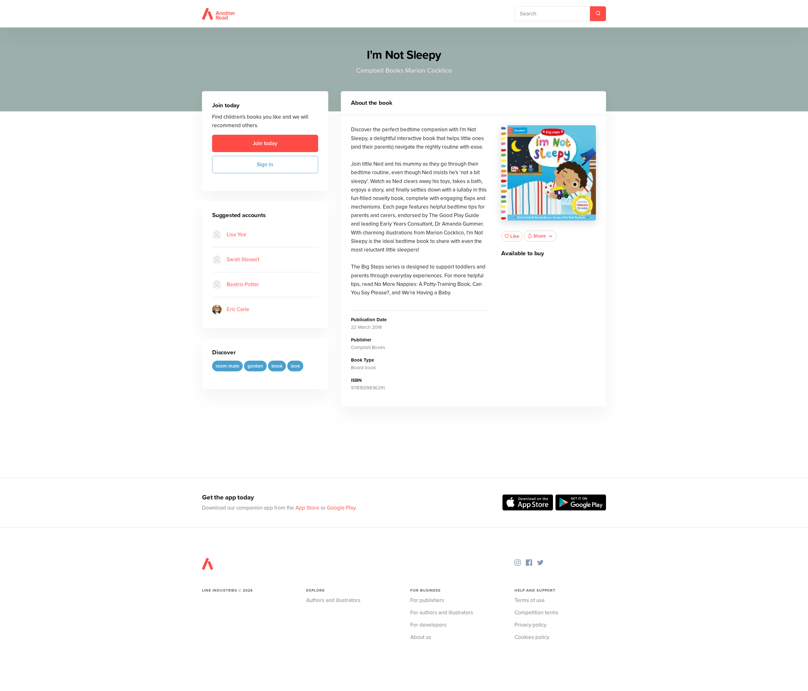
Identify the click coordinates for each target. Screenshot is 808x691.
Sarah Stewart (243, 259)
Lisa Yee (237, 234)
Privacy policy (530, 625)
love (295, 366)
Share (539, 236)
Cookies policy (531, 637)
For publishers (427, 600)
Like (514, 236)
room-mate (227, 366)
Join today (264, 143)
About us (420, 637)
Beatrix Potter (243, 284)
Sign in (265, 164)
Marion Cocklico (428, 70)
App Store (307, 508)
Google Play (341, 508)
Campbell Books (380, 70)
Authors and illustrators (333, 600)
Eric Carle (238, 309)
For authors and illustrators (441, 612)
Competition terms (536, 612)
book (276, 366)
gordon (255, 366)
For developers (428, 625)
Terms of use (529, 600)
